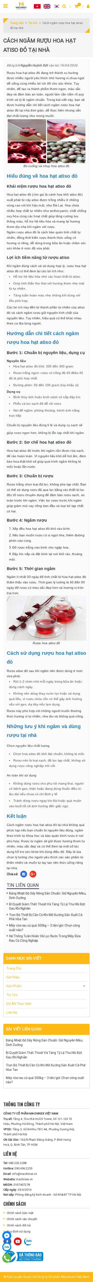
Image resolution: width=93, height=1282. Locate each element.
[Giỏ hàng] (76, 6)
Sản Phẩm (14, 986)
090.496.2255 (17, 1168)
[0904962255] (7, 1258)
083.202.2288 (14, 1163)
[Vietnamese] (37, 6)
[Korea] (56, 6)
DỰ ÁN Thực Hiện (18, 1003)
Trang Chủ (13, 968)
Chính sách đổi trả (19, 1225)
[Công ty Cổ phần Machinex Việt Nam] (21, 5)
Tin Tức (12, 995)
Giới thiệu (13, 977)
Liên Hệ (11, 1012)
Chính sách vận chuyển (22, 1219)
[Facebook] (6, 1235)
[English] (47, 6)
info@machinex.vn (20, 1174)
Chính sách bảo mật (20, 1213)
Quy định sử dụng (18, 1231)
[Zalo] (6, 1246)
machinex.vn (18, 1179)
